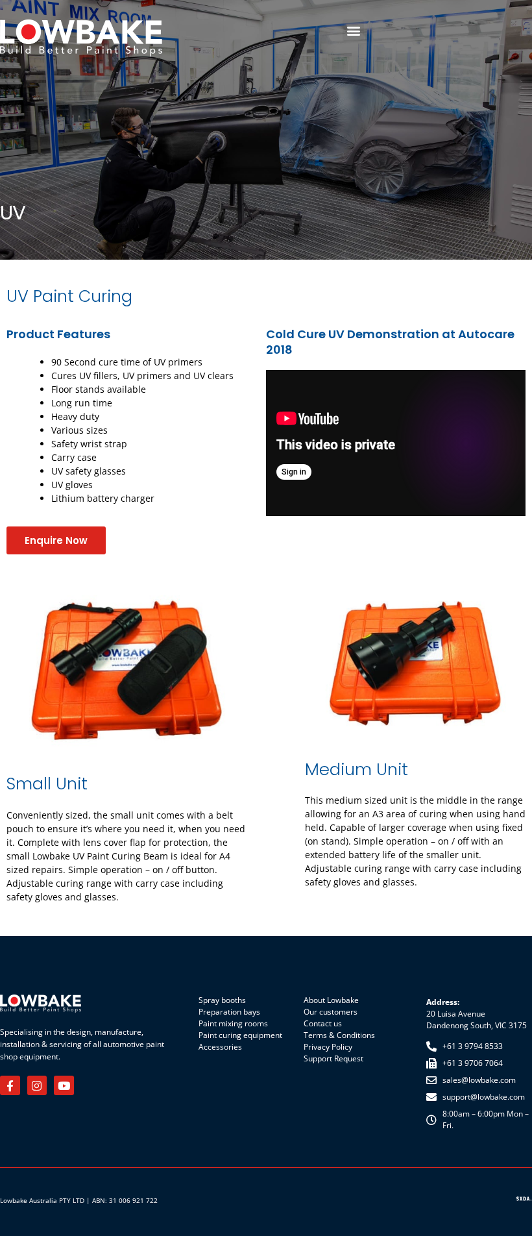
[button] (353, 30)
